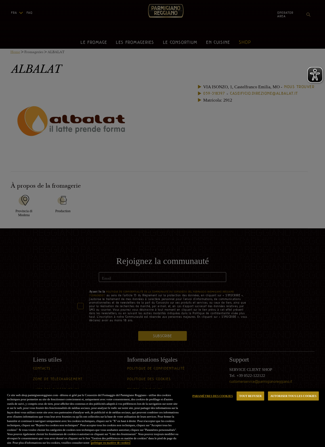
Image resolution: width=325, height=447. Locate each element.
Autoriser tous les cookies (293, 396)
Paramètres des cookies (212, 396)
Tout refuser (250, 396)
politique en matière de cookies (110, 442)
